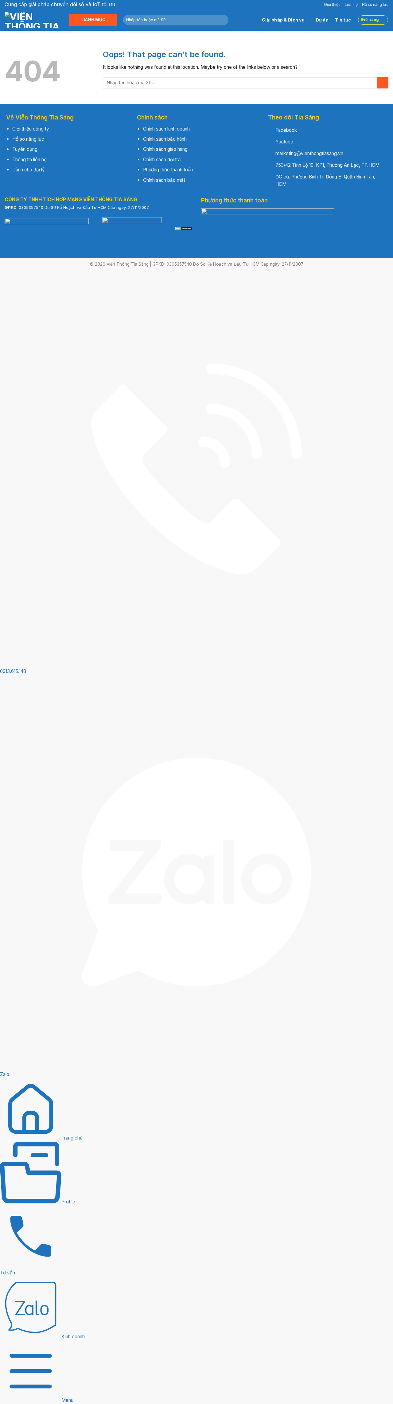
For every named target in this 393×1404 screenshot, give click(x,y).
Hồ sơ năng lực (375, 4)
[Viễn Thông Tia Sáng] (32, 20)
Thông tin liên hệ (29, 159)
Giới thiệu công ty (30, 129)
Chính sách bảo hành (165, 139)
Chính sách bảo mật (164, 180)
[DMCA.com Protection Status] (183, 228)
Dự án (322, 20)
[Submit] (223, 20)
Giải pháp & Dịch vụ (283, 20)
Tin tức (343, 20)
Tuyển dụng (24, 149)
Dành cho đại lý (28, 170)
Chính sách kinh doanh (166, 129)
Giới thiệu (332, 4)
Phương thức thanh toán (168, 170)
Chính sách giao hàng (165, 149)
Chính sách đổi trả (162, 159)
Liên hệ (351, 4)
